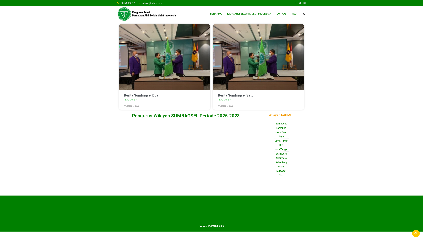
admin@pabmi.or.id (152, 3)
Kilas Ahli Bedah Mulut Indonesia (249, 13)
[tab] (187, 124)
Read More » (130, 100)
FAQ (294, 13)
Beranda (216, 13)
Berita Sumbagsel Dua (141, 95)
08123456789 (128, 3)
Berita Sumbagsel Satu (235, 95)
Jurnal (281, 13)
